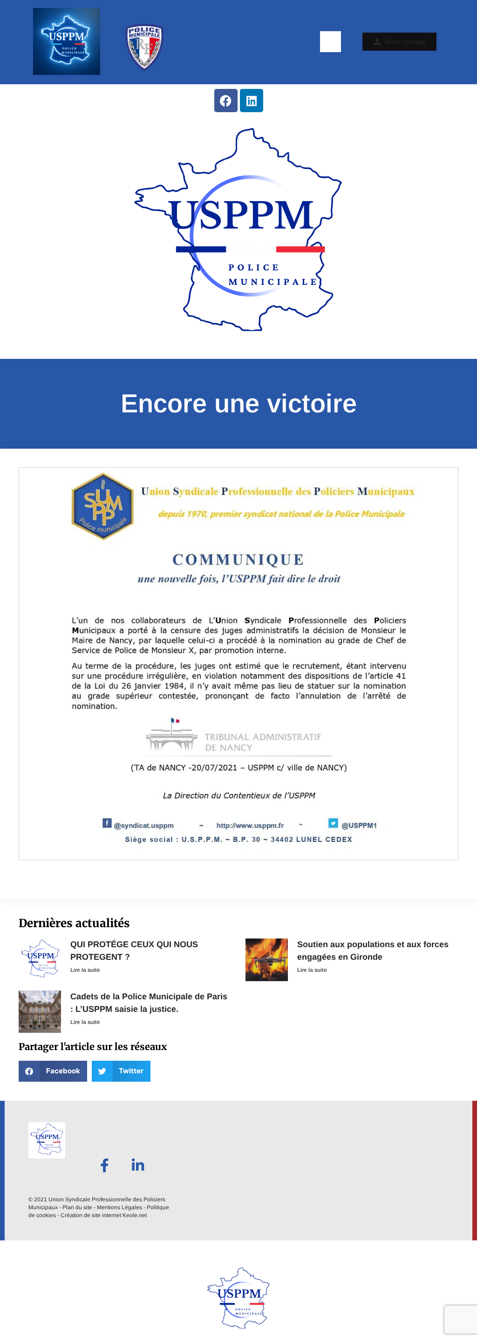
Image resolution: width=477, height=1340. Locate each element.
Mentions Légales (119, 1207)
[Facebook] (226, 100)
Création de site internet (91, 1215)
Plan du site (77, 1207)
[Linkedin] (251, 100)
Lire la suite (85, 970)
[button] (330, 41)
